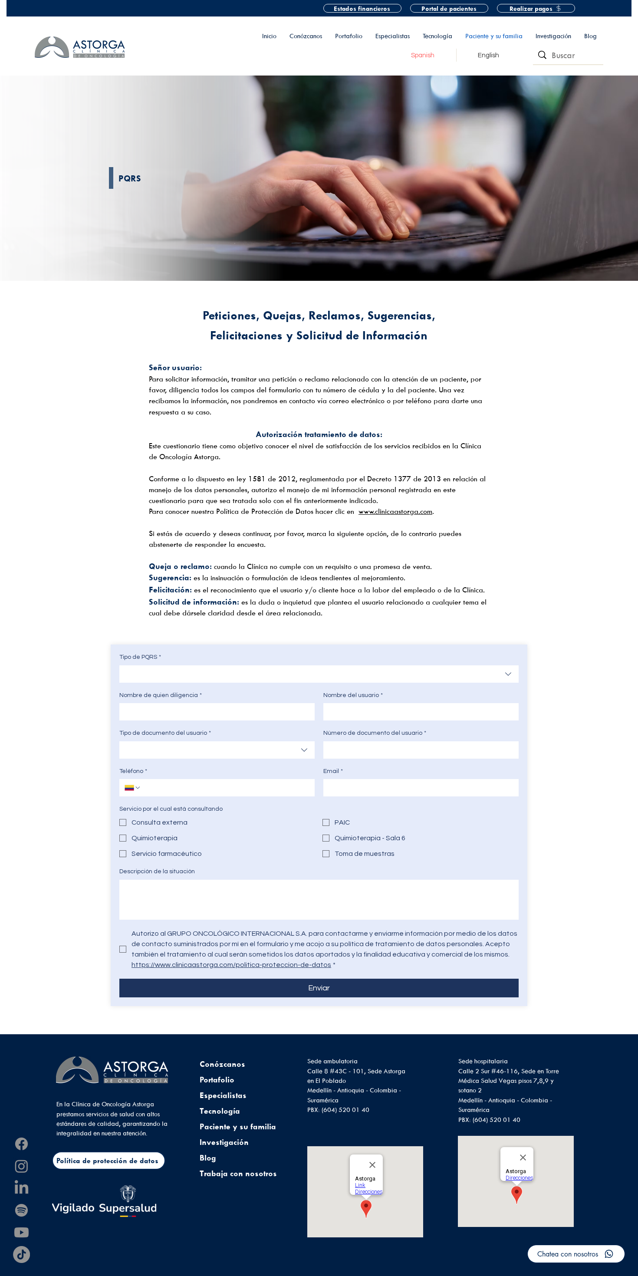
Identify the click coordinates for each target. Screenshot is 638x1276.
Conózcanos (222, 1064)
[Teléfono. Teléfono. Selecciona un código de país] (133, 787)
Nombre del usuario (353, 695)
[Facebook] (21, 1143)
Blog (208, 1158)
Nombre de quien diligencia (160, 695)
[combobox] (319, 674)
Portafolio (217, 1080)
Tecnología (220, 1111)
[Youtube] (21, 1232)
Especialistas (223, 1095)
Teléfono (133, 771)
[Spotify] (21, 1210)
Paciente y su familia (238, 1126)
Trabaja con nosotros (238, 1173)
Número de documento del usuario (374, 733)
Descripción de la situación (157, 871)
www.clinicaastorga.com (395, 511)
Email (333, 771)
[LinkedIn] (21, 1188)
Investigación (224, 1142)
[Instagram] (21, 1166)
